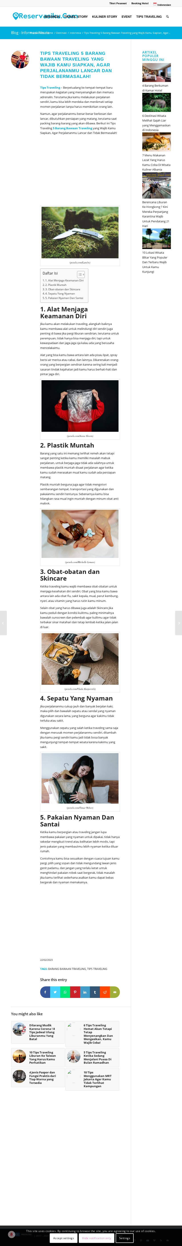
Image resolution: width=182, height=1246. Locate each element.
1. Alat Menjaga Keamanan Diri (64, 280)
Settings (124, 1238)
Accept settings (63, 1238)
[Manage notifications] (11, 1234)
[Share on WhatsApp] (65, 992)
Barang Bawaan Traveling (73, 128)
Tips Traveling (97, 969)
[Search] (167, 16)
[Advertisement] (80, 171)
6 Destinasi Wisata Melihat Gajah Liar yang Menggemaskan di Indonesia (156, 123)
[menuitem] (118, 3)
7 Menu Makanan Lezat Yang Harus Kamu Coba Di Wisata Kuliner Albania (156, 162)
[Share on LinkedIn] (85, 992)
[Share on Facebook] (45, 992)
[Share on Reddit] (105, 992)
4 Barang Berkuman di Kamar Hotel (155, 88)
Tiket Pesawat (118, 3)
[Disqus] (71, 1160)
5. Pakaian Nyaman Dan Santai (64, 298)
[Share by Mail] (115, 992)
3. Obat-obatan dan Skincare (62, 289)
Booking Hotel (139, 3)
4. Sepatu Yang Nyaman (60, 293)
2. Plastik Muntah (55, 285)
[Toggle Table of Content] (79, 274)
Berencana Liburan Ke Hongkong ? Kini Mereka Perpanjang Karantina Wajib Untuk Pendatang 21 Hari (155, 214)
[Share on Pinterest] (75, 992)
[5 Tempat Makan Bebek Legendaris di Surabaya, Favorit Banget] (3, 623)
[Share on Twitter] (55, 992)
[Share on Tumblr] (95, 992)
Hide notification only (96, 1238)
